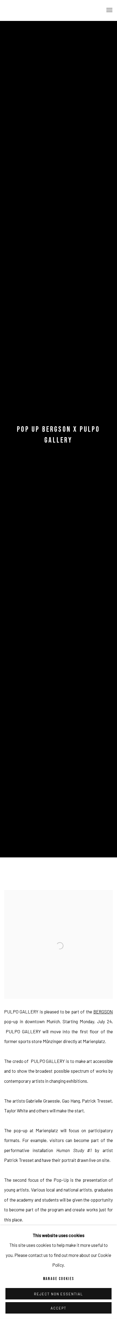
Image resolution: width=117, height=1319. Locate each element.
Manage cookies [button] (58, 1279)
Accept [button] (58, 1308)
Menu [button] (109, 10)
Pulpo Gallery (34, 10)
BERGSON (103, 1011)
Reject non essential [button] (58, 1294)
